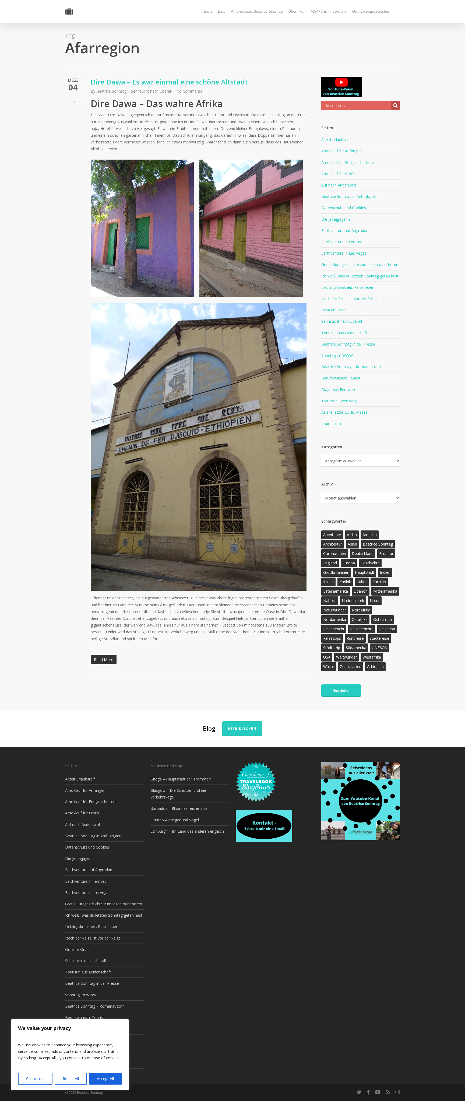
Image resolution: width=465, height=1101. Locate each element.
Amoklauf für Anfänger (341, 150)
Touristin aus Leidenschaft (344, 332)
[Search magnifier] (395, 105)
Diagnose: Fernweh (338, 389)
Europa (349, 562)
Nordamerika (334, 619)
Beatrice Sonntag (111, 91)
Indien (385, 572)
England (330, 562)
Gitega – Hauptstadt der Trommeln (181, 779)
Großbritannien (336, 572)
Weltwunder (346, 657)
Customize (35, 1078)
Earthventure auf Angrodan (344, 230)
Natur (375, 600)
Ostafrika (360, 619)
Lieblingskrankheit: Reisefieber (347, 287)
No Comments (189, 91)
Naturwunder (334, 610)
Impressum (331, 423)
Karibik (345, 581)
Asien (352, 544)
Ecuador (386, 553)
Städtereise (379, 638)
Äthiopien (375, 666)
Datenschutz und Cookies (343, 207)
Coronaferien (334, 553)
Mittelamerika (385, 591)
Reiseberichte (362, 628)
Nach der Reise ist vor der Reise (349, 298)
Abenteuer (332, 534)
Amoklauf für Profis (338, 173)
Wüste (328, 666)
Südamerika (356, 647)
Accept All (105, 1078)
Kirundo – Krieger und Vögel (174, 819)
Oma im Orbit (333, 309)
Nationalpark (353, 600)
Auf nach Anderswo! (338, 185)
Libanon (361, 591)
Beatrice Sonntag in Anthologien (349, 196)
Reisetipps (332, 638)
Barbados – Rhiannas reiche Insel (179, 808)
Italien (328, 581)
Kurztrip (379, 581)
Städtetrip (331, 647)
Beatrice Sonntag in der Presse (348, 344)
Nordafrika (361, 610)
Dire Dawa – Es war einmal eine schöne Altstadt (169, 82)
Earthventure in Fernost (341, 241)
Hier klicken (242, 728)
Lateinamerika (335, 591)
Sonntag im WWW (337, 355)
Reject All (71, 1078)
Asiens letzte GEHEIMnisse (344, 412)
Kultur (362, 581)
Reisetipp (387, 628)
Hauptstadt (364, 572)
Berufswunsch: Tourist (340, 378)
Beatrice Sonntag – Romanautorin (351, 366)
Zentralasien (350, 666)
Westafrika (371, 657)
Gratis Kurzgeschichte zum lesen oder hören (359, 264)
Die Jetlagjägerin (335, 219)
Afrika (352, 534)
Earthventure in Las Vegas (344, 253)
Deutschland (363, 553)
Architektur (332, 544)
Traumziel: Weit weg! (339, 400)
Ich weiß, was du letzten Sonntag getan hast (360, 276)
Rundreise (355, 638)
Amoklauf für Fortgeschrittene (347, 162)
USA (326, 657)
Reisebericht (333, 628)
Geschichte (370, 562)
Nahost (329, 600)
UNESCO (379, 647)
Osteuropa (382, 619)
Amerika (369, 534)
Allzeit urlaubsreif (336, 139)
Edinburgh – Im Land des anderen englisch (187, 831)
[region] (70, 1054)
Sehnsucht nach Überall (151, 91)
